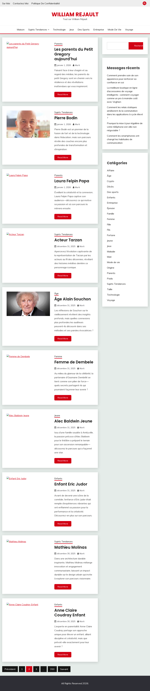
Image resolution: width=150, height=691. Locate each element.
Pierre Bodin (65, 118)
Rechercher (138, 45)
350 (52, 669)
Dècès (110, 186)
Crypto (110, 181)
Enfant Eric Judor (70, 484)
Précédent (10, 669)
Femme (58, 356)
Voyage (129, 29)
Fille (109, 224)
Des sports (84, 29)
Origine (110, 267)
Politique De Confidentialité (45, 3)
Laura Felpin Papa (71, 181)
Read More (63, 94)
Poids (110, 278)
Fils (108, 229)
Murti (77, 65)
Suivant (64, 669)
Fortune (111, 235)
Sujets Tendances (37, 29)
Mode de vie (114, 29)
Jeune (57, 415)
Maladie (111, 251)
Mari (109, 256)
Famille (110, 213)
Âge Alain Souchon (72, 299)
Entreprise (98, 29)
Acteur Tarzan (68, 240)
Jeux (71, 29)
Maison (20, 29)
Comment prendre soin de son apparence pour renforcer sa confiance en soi (122, 79)
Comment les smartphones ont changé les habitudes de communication (123, 139)
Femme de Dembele (73, 362)
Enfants (58, 478)
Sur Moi (6, 3)
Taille (109, 289)
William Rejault (75, 14)
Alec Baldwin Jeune (73, 421)
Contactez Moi (20, 3)
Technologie (59, 29)
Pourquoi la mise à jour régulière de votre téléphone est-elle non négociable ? (125, 127)
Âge (56, 293)
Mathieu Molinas (70, 547)
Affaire (110, 170)
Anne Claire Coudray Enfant (69, 613)
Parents (58, 43)
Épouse (111, 208)
